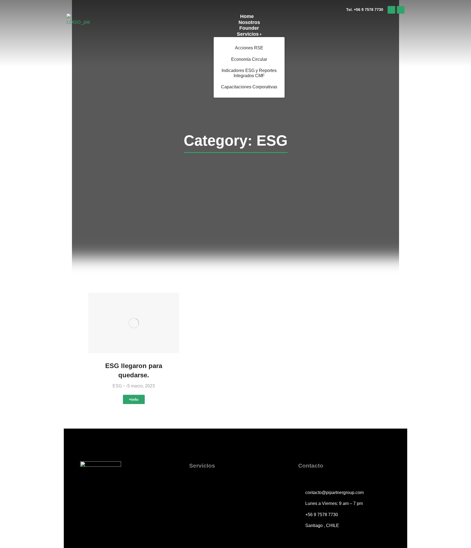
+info (133, 399)
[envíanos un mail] (400, 10)
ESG (117, 386)
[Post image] (133, 323)
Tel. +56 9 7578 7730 (364, 9)
